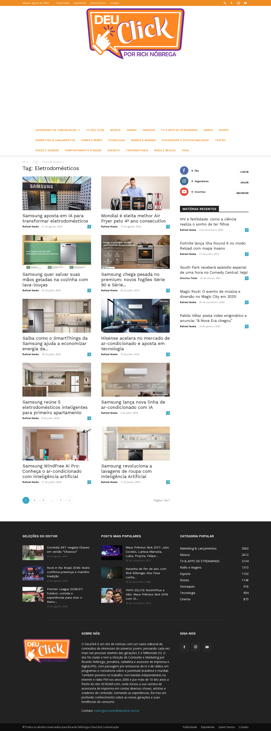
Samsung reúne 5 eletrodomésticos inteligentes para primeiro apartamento (55, 407)
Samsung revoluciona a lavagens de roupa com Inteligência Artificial (126, 471)
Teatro (220, 140)
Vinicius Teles (188, 278)
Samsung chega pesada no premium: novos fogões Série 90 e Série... (133, 279)
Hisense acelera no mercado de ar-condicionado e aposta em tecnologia (135, 343)
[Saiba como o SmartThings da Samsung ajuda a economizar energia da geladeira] (56, 316)
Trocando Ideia (137, 150)
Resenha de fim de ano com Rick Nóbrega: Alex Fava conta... (146, 573)
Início (25, 162)
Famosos (148, 130)
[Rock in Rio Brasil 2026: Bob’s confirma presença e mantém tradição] (33, 573)
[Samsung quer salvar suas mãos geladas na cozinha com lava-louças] (56, 252)
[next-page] (69, 500)
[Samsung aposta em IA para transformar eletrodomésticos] (56, 193)
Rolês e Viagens (47, 150)
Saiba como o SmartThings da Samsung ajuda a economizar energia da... (55, 343)
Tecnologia (116, 140)
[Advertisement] (135, 93)
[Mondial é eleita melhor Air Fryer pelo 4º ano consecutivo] (135, 193)
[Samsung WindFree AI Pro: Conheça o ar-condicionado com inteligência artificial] (56, 443)
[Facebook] (231, 3)
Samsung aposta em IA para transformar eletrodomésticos (55, 218)
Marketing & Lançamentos (55, 140)
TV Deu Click (95, 130)
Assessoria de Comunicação (56, 130)
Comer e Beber (91, 140)
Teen (185, 150)
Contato (114, 2)
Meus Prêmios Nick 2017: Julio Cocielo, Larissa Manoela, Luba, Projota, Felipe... (147, 552)
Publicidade (62, 2)
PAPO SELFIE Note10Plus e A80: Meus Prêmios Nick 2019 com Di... (147, 594)
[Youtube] (245, 3)
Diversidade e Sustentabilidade (185, 140)
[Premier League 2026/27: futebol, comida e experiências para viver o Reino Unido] (33, 594)
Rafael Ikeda (30, 226)
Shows (223, 130)
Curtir (244, 171)
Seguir (245, 182)
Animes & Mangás (143, 140)
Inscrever (242, 193)
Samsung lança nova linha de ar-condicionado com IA (133, 404)
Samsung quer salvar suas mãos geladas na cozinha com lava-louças (55, 279)
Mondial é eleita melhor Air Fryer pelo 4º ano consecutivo (133, 218)
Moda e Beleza (165, 150)
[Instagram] (238, 3)
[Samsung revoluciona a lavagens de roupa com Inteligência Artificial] (135, 443)
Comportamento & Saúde (83, 150)
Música (115, 130)
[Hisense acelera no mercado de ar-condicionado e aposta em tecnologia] (135, 316)
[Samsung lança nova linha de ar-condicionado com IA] (135, 380)
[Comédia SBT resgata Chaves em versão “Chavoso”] (33, 552)
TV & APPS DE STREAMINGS (179, 130)
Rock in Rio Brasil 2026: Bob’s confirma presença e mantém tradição (68, 572)
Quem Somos (98, 2)
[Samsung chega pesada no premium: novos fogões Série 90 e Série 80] (135, 252)
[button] (225, 2)
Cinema (131, 130)
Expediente (79, 2)
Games (208, 130)
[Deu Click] (135, 34)
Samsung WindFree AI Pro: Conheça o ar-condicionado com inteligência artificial (52, 471)
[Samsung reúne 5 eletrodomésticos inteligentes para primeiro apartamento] (56, 380)
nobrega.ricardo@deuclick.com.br (117, 711)
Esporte (114, 150)
